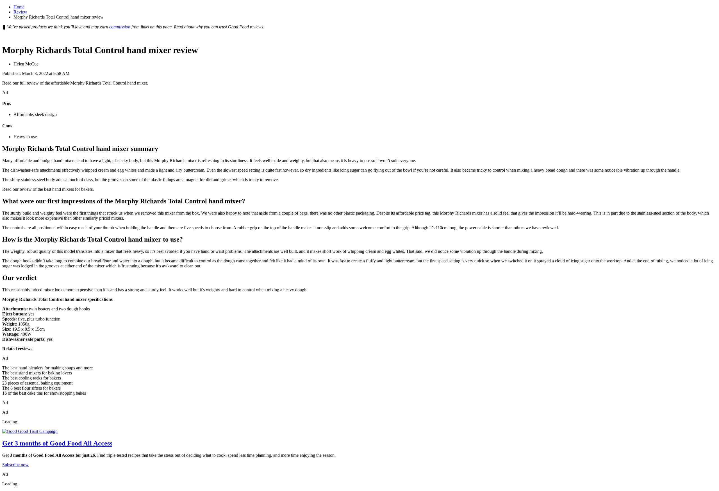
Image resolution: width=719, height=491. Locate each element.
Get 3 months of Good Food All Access (57, 443)
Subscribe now (15, 464)
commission (119, 26)
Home (18, 6)
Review (20, 12)
